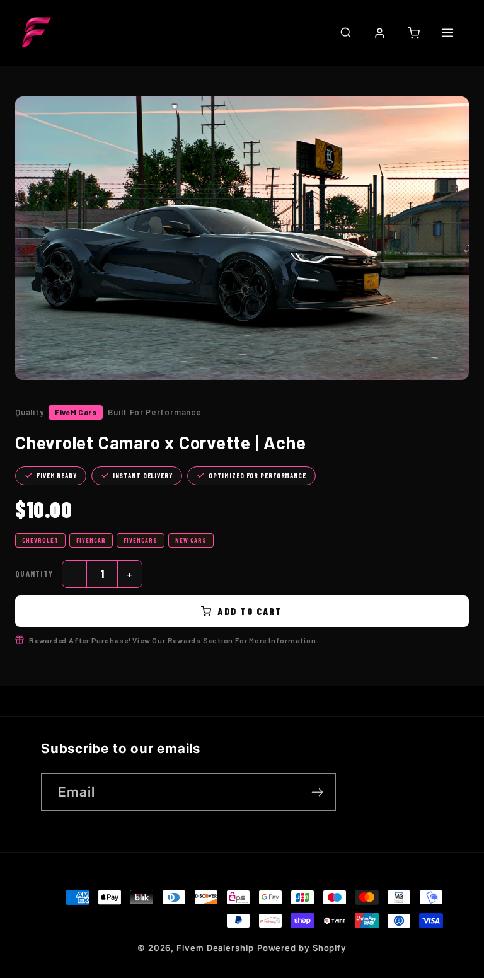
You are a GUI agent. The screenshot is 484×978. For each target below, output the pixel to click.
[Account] (379, 32)
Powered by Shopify (302, 948)
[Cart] (413, 32)
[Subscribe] (317, 792)
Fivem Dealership (215, 948)
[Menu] (447, 32)
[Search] (345, 32)
